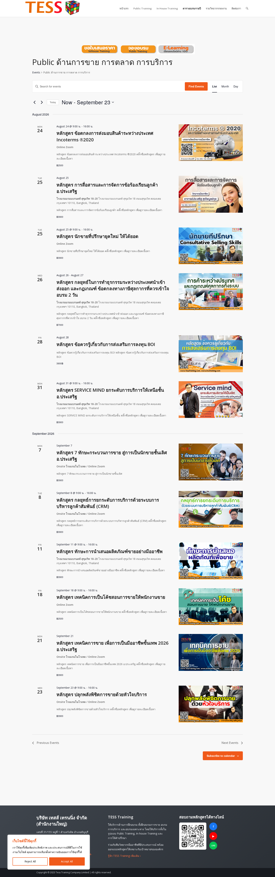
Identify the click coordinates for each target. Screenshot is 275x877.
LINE (213, 845)
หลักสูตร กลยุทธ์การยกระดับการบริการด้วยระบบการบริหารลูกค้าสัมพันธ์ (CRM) (107, 503)
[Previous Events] (34, 102)
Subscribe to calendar (221, 756)
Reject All (30, 861)
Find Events (196, 86)
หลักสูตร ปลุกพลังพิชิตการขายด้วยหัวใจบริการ (101, 694)
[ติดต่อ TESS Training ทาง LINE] (192, 836)
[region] (48, 852)
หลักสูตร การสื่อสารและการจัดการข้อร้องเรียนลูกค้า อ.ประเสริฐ (107, 188)
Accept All (67, 861)
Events (36, 72)
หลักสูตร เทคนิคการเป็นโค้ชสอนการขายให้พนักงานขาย (110, 597)
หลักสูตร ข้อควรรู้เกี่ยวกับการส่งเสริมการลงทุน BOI (105, 344)
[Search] (247, 8)
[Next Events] (41, 102)
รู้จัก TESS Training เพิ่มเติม (124, 856)
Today (53, 102)
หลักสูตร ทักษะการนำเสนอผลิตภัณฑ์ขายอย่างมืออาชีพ (109, 551)
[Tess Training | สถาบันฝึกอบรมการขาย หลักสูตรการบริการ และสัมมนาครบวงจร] (52, 8)
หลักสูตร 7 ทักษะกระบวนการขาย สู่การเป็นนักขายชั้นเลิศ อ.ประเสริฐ (111, 455)
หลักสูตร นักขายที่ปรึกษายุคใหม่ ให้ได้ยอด (97, 236)
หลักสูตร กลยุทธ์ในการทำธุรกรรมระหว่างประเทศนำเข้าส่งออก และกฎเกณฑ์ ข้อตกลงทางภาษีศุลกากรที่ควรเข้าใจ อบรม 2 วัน (112, 288)
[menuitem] (124, 8)
